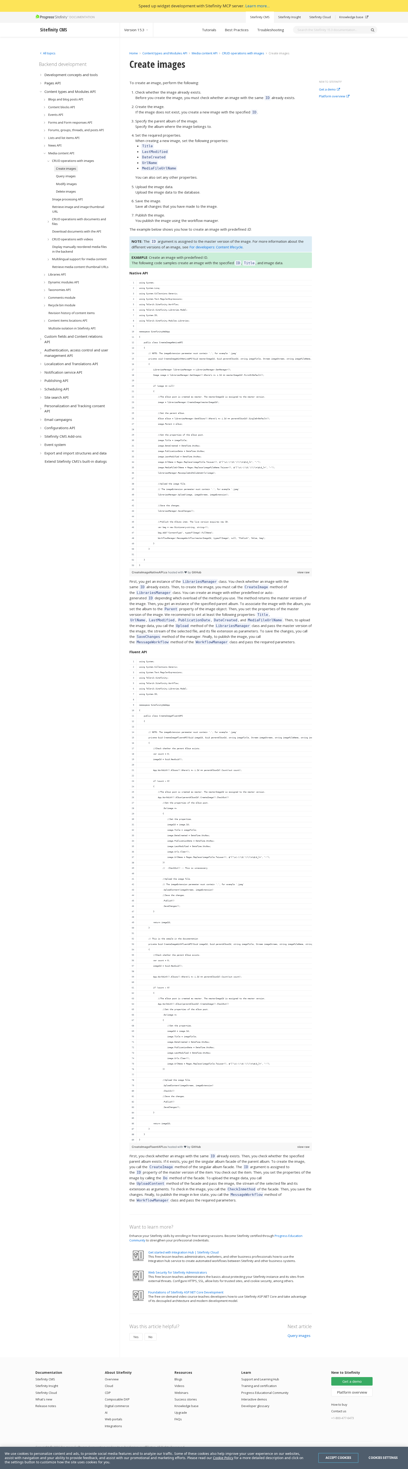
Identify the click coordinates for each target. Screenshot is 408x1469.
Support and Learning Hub (260, 1379)
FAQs (178, 1419)
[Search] (372, 30)
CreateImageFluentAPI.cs (150, 1147)
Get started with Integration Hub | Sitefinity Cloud (183, 1252)
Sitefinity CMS (260, 17)
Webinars (181, 1393)
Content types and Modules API (164, 53)
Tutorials (209, 29)
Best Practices (237, 29)
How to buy (339, 1404)
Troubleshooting (270, 29)
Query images (299, 1335)
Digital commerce (117, 1406)
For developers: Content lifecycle (216, 247)
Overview (112, 1379)
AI (106, 1412)
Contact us (338, 1411)
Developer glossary (255, 1406)
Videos (179, 1386)
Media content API (204, 53)
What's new (43, 1399)
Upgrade (180, 1412)
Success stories (185, 1399)
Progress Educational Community (265, 1393)
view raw (303, 572)
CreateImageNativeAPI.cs (150, 572)
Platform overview (332, 96)
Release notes (45, 1406)
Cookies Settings (383, 1458)
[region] (220, 424)
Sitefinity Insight (289, 17)
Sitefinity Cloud (320, 17)
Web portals (113, 1419)
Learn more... (257, 6)
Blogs (178, 1379)
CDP (108, 1393)
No (151, 1337)
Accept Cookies (338, 1458)
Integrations (113, 1426)
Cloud (109, 1386)
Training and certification (259, 1386)
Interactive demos (254, 1399)
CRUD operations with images (243, 53)
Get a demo (327, 89)
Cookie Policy (223, 1458)
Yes (136, 1337)
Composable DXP (117, 1399)
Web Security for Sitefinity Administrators (177, 1272)
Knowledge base (351, 17)
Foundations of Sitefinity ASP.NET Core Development (185, 1292)
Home (133, 53)
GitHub (196, 572)
